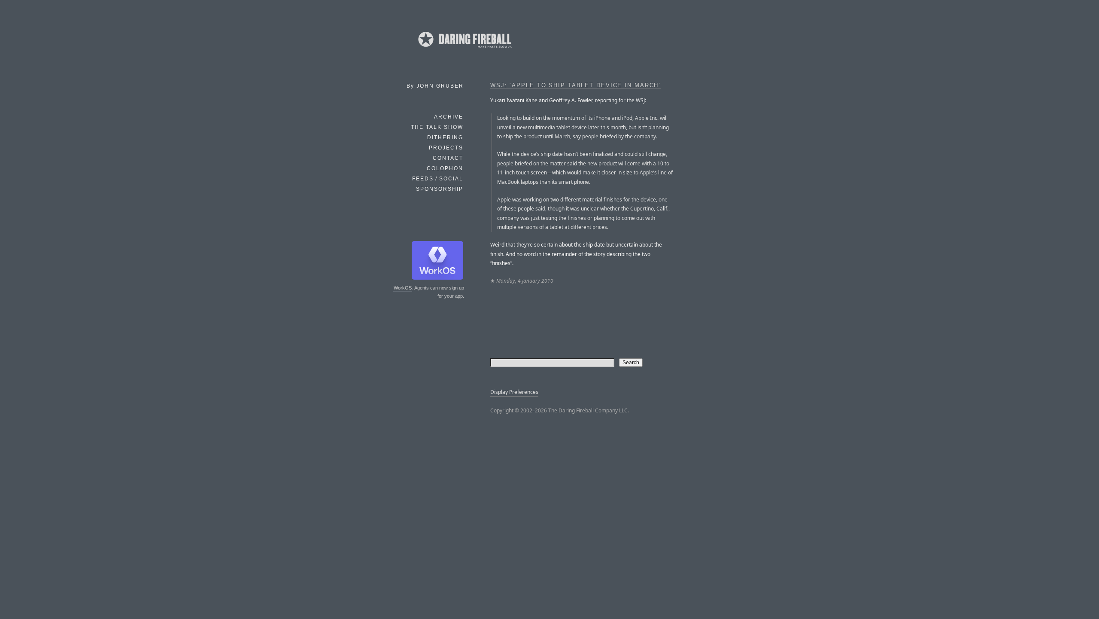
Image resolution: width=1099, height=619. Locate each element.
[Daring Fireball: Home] (464, 49)
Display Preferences (514, 392)
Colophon (445, 168)
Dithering (445, 137)
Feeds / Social (437, 179)
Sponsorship (439, 189)
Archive (448, 117)
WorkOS (403, 287)
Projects (446, 148)
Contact (448, 158)
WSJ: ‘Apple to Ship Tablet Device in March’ (575, 85)
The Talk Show (437, 127)
